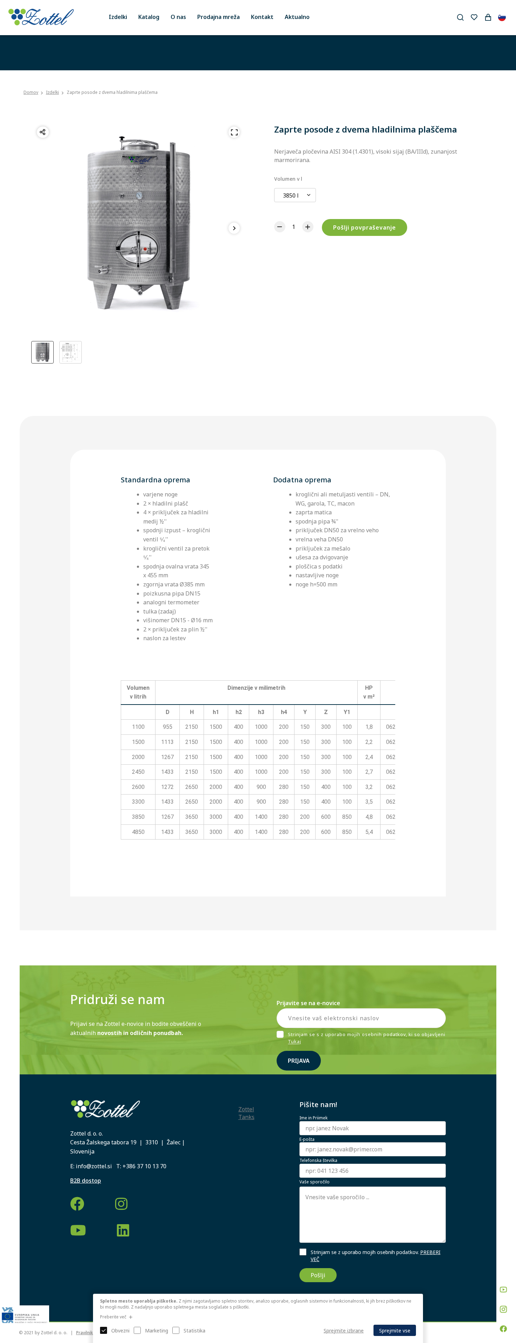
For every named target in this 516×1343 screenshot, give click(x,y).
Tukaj (294, 1042)
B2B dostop (85, 1180)
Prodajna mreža (218, 17)
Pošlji (318, 1275)
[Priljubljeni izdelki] (473, 17)
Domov (31, 92)
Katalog (148, 17)
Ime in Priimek (313, 1118)
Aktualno (297, 17)
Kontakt (262, 17)
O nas (178, 17)
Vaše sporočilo (314, 1182)
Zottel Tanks (246, 1113)
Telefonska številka (318, 1160)
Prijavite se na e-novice (308, 1003)
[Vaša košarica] (488, 17)
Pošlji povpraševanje (364, 227)
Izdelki (118, 17)
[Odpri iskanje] (460, 17)
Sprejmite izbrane (344, 1330)
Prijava (299, 1061)
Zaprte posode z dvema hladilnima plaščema (112, 92)
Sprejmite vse (394, 1330)
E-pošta (307, 1139)
